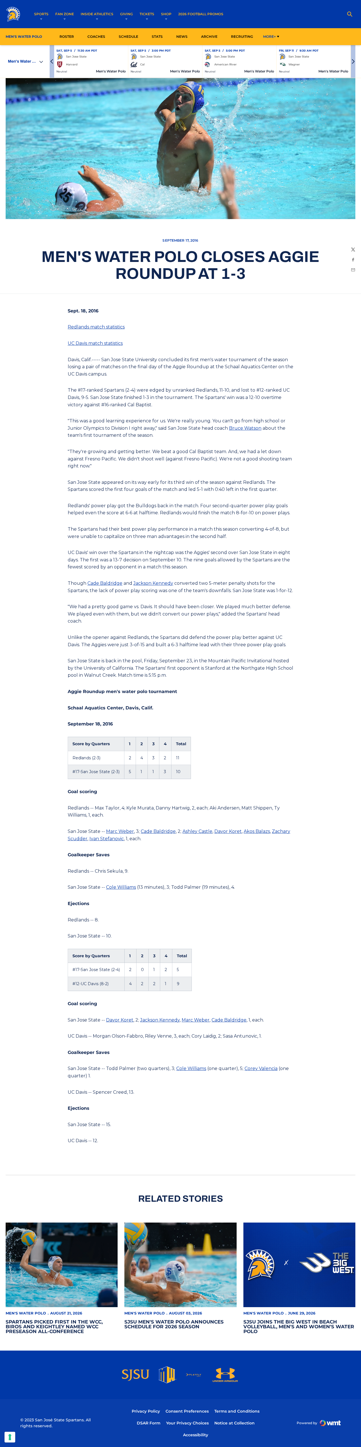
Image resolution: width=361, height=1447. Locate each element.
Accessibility (195, 1434)
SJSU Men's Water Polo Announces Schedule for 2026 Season (174, 1324)
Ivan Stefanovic (106, 838)
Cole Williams (121, 887)
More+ (269, 36)
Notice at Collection (234, 1423)
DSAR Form (148, 1423)
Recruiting (242, 36)
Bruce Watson (245, 428)
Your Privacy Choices (187, 1423)
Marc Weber (120, 831)
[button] (52, 61)
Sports (41, 14)
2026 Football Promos (200, 14)
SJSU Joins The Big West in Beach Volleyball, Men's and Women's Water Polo (298, 1326)
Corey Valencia (261, 1068)
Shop (166, 14)
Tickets (147, 14)
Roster (67, 36)
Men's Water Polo (26, 1313)
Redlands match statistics (96, 327)
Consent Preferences (187, 1411)
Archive (209, 36)
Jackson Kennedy (153, 583)
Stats (158, 36)
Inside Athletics (97, 14)
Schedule (128, 36)
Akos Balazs (257, 831)
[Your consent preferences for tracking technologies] (10, 1437)
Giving (126, 14)
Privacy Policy (146, 1411)
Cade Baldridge (104, 583)
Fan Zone (64, 14)
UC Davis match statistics (95, 343)
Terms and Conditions (236, 1411)
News (182, 36)
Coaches (96, 36)
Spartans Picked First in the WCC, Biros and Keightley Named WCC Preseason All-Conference (54, 1326)
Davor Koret (228, 831)
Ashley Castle (197, 831)
